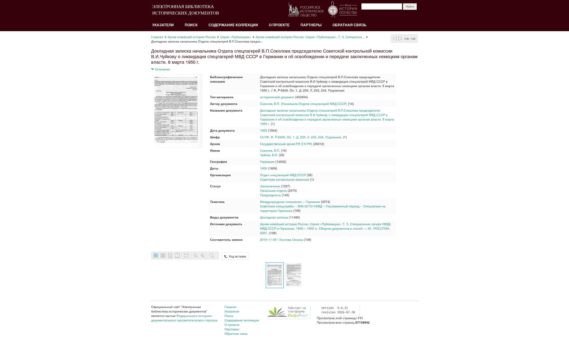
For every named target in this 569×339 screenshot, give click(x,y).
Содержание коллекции (233, 25)
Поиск (191, 25)
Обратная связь (350, 25)
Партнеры (311, 25)
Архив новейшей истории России (192, 37)
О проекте (279, 25)
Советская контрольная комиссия (285, 179)
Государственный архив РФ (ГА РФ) (286, 143)
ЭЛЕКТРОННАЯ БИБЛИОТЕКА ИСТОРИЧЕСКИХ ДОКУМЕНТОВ (185, 9)
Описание (162, 69)
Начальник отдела (273, 190)
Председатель (270, 195)
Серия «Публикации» (235, 37)
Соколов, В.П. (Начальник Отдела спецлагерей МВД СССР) (303, 103)
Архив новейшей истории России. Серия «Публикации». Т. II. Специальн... (310, 37)
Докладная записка (274, 217)
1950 (263, 130)
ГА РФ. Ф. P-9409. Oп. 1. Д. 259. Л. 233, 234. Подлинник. (301, 137)
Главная (157, 37)
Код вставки (236, 256)
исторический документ (277, 97)
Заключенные (270, 186)
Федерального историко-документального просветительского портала (184, 317)
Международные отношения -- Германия (290, 201)
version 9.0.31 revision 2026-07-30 (338, 310)
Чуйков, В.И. (269, 155)
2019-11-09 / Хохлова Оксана (281, 239)
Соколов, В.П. (270, 150)
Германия (267, 161)
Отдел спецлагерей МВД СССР (283, 175)
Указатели (163, 25)
